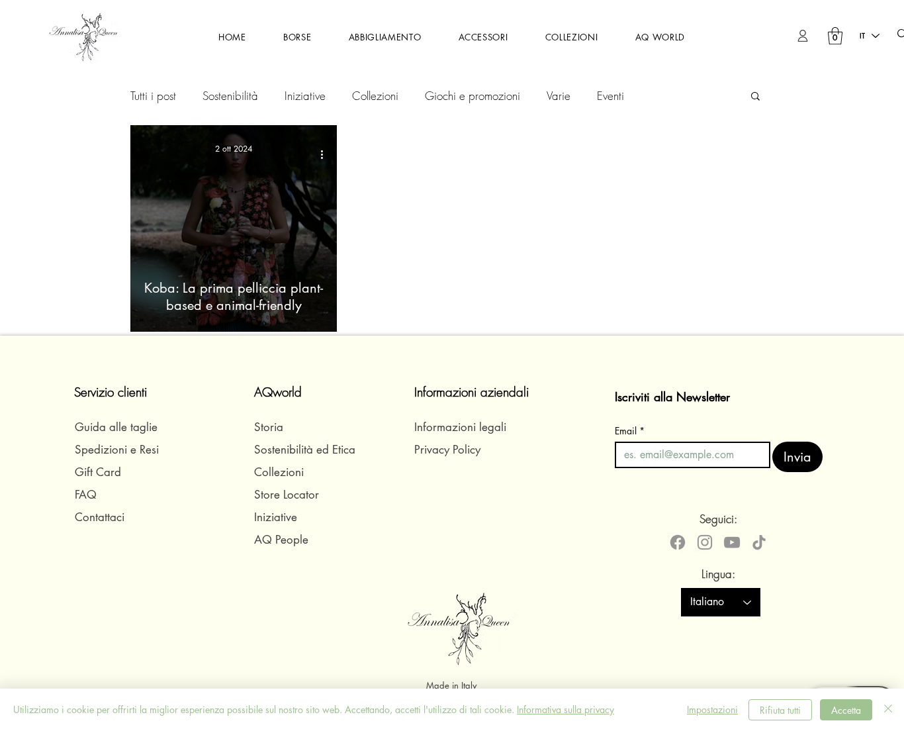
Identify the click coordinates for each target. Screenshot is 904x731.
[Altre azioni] (326, 154)
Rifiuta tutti (780, 710)
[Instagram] (705, 542)
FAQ (86, 494)
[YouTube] (732, 542)
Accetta (846, 710)
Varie (558, 96)
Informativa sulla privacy (565, 709)
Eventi (610, 96)
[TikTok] (759, 542)
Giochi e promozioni (472, 96)
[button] (297, 37)
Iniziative (305, 96)
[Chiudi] (888, 709)
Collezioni (375, 96)
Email (630, 430)
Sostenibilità (230, 96)
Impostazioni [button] (712, 709)
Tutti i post (153, 96)
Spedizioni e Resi (117, 449)
